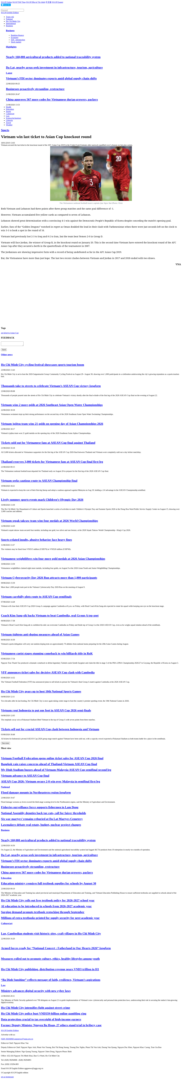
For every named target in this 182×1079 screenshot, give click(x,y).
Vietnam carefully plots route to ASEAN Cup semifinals (36, 596)
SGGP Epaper (57, 2)
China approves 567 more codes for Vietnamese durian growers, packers (52, 99)
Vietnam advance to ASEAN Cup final (25, 775)
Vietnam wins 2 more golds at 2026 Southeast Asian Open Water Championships (52, 404)
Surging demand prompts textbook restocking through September (42, 912)
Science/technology (13, 118)
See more (5, 743)
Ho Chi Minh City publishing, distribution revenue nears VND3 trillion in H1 (50, 969)
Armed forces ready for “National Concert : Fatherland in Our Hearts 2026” (56, 948)
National (9, 19)
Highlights (11, 47)
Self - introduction (18, 40)
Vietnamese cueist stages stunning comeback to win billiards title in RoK (47, 653)
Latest (9, 73)
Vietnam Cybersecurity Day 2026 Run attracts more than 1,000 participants (49, 577)
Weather (9, 125)
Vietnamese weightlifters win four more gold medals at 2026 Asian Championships (53, 558)
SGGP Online (6, 2)
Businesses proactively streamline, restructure (35, 89)
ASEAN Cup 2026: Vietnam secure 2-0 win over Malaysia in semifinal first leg (50, 781)
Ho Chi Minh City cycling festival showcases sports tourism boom (42, 364)
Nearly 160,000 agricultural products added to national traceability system (53, 57)
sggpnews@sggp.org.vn (23, 1039)
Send (4, 350)
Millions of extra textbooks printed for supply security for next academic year (50, 917)
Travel (8, 123)
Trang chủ (10, 17)
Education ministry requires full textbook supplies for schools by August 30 (48, 883)
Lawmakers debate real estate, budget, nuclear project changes (41, 824)
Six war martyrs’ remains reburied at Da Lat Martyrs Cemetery (42, 819)
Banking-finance (17, 35)
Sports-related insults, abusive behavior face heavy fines (36, 539)
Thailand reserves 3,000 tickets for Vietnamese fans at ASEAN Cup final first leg (52, 461)
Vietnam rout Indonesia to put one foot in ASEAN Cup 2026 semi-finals (46, 710)
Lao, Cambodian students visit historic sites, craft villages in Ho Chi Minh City (51, 933)
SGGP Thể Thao (19, 2)
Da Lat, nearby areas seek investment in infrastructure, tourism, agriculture (54, 67)
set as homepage (7, 1077)
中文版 (49, 2)
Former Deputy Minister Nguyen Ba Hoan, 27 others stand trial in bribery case (51, 1025)
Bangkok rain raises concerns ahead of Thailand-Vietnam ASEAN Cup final (49, 764)
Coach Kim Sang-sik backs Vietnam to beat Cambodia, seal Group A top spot (50, 615)
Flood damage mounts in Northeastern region (36, 792)
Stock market (16, 42)
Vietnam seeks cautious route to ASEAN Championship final (39, 480)
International (11, 23)
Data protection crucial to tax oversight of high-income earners (41, 1019)
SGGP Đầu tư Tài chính (35, 2)
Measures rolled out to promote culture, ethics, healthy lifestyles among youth (50, 958)
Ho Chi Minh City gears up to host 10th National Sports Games (41, 691)
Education (10, 109)
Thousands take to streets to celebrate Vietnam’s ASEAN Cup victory (51, 385)
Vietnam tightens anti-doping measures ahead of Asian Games (40, 634)
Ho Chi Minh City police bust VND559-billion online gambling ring (43, 1013)
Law (8, 116)
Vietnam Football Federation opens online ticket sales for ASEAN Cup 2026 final (52, 758)
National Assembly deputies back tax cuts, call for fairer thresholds (43, 813)
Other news (7, 354)
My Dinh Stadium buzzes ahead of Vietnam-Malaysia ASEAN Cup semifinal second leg (56, 769)
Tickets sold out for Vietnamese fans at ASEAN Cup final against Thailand (48, 442)
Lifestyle (9, 120)
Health (8, 107)
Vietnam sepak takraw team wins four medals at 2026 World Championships (49, 520)
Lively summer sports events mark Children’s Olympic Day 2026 (42, 499)
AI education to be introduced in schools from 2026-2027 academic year (46, 906)
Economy (14, 37)
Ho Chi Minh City (13, 21)
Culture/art (10, 114)
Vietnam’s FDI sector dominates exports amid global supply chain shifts (51, 78)
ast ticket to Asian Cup (10, 333)
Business (9, 26)
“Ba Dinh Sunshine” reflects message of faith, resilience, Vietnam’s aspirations (50, 979)
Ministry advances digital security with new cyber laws (36, 990)
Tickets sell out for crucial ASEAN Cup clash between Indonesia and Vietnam (50, 729)
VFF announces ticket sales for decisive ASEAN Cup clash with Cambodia (48, 672)
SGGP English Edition (10, 13)
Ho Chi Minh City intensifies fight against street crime (35, 1007)
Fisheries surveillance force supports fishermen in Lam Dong (39, 807)
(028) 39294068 (7, 1039)
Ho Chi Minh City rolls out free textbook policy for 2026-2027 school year (48, 900)
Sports (8, 111)
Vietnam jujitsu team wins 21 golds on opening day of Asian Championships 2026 (52, 423)
